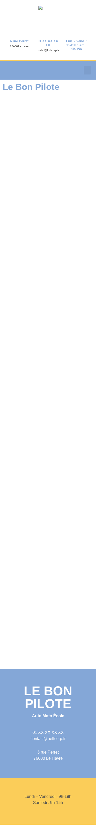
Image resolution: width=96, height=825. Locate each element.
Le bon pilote (48, 697)
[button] (87, 70)
